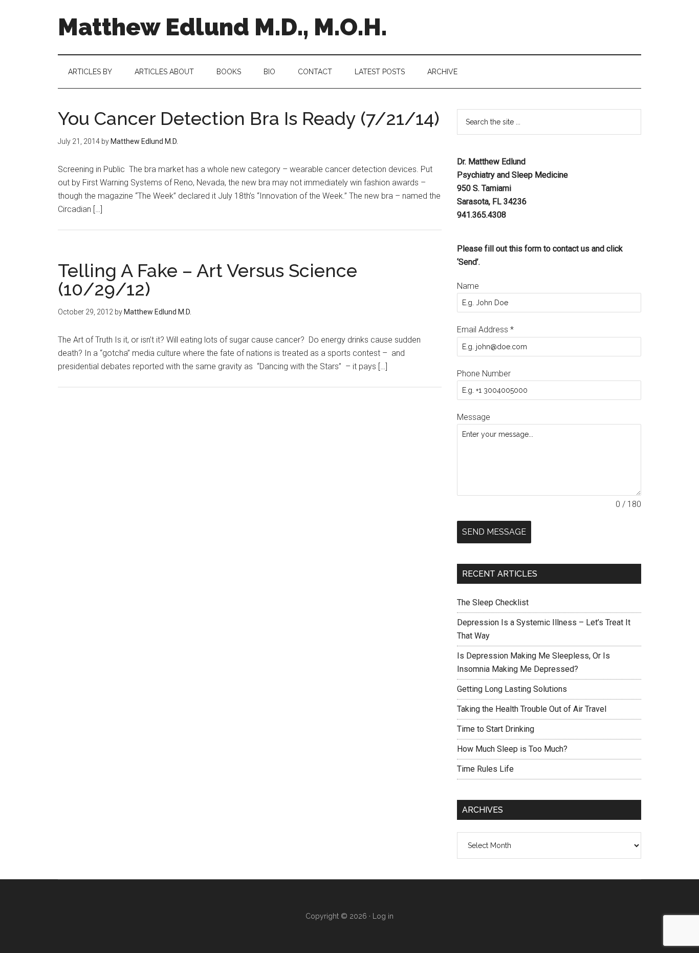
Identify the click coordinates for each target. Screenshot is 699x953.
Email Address (485, 329)
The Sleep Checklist (493, 602)
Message (473, 417)
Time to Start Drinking (495, 729)
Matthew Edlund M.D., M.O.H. (222, 27)
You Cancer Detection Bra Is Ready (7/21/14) (249, 118)
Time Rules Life (485, 769)
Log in (383, 916)
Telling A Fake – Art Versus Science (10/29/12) (207, 280)
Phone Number (484, 373)
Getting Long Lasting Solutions (512, 689)
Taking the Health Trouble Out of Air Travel (531, 709)
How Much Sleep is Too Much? (512, 749)
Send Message (494, 532)
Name (468, 286)
